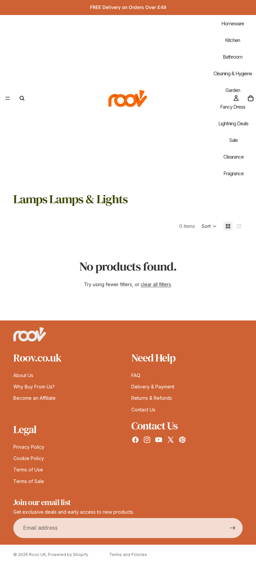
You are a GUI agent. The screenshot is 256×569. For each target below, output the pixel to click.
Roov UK (37, 554)
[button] (209, 226)
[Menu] (7, 98)
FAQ (135, 375)
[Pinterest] (182, 440)
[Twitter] (171, 440)
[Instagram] (147, 440)
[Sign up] (233, 528)
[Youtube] (159, 440)
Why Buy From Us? (34, 386)
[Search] (22, 98)
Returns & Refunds (151, 398)
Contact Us (143, 409)
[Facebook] (135, 440)
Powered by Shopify (68, 554)
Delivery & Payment (152, 386)
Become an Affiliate (34, 398)
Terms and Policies (128, 554)
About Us (23, 375)
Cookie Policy (28, 458)
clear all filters (156, 284)
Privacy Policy (28, 446)
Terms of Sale (28, 481)
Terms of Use (28, 469)
